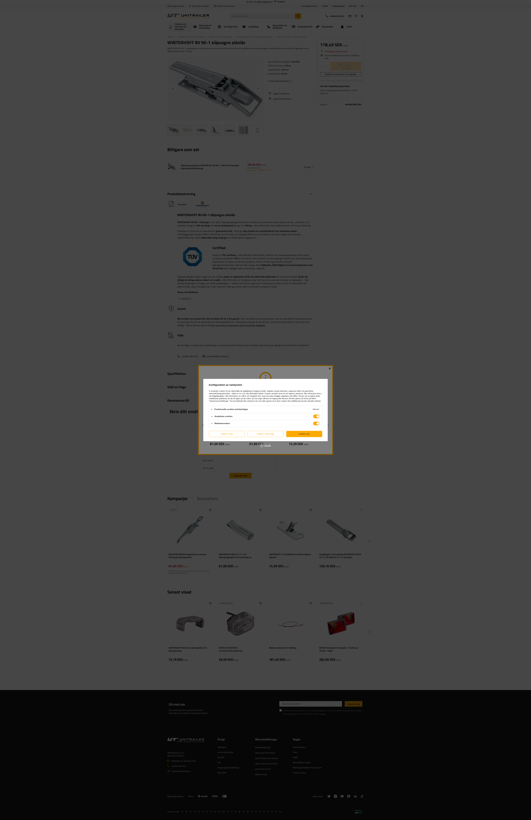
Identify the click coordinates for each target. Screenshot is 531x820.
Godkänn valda (227, 433)
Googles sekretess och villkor (285, 396)
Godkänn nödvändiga (265, 433)
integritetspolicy (218, 396)
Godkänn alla (304, 433)
